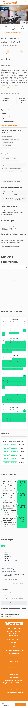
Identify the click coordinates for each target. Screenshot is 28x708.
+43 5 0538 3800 (14, 678)
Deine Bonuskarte (14, 635)
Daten (20, 704)
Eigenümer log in (14, 653)
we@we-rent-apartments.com (14, 680)
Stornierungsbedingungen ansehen (11, 246)
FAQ (14, 646)
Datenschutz (14, 657)
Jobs (14, 666)
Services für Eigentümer (14, 655)
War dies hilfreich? (18, 583)
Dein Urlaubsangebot (14, 631)
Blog (14, 644)
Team (14, 664)
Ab (3, 703)
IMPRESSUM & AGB (14, 667)
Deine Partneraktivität (14, 633)
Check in (14, 642)
